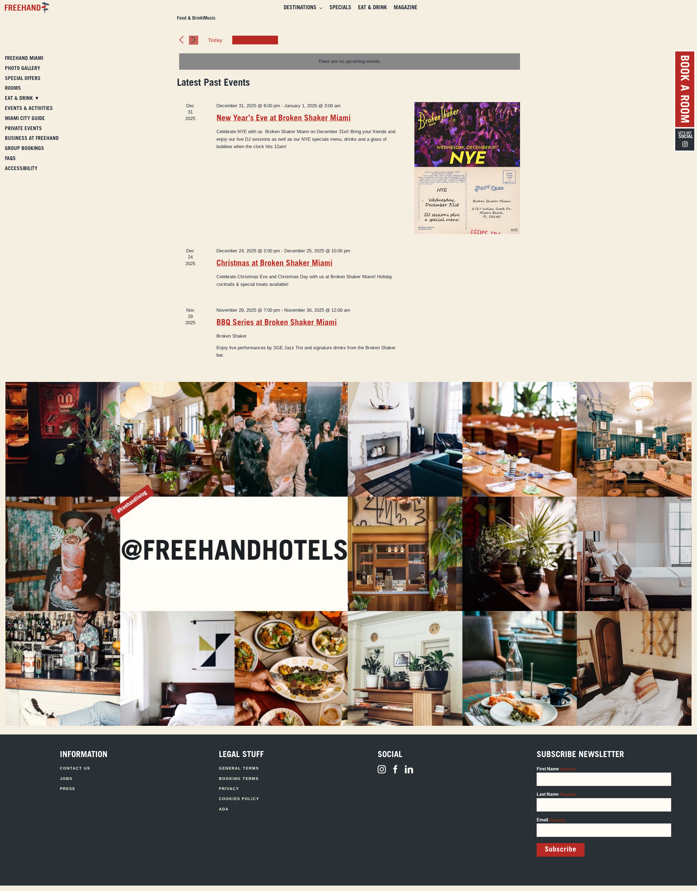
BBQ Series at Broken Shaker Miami (276, 323)
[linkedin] (409, 769)
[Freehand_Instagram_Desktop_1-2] (177, 384)
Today (215, 40)
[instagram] (382, 769)
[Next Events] (193, 40)
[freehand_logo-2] (26, 4)
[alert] (349, 61)
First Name (556, 769)
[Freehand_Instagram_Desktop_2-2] (520, 384)
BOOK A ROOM (683, 89)
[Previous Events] (181, 40)
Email (551, 819)
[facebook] (395, 769)
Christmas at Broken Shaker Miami (274, 264)
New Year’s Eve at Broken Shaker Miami (283, 119)
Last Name (556, 794)
